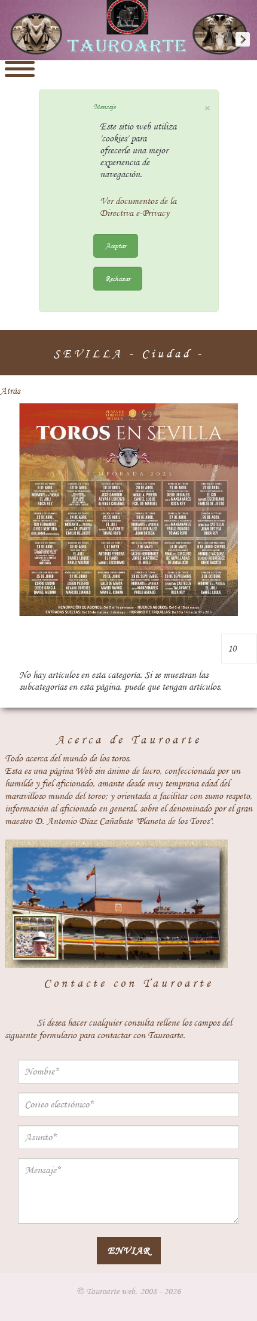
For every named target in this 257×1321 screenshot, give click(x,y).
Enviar (129, 1250)
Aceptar (115, 245)
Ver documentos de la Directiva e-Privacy (138, 207)
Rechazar (117, 278)
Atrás (10, 391)
